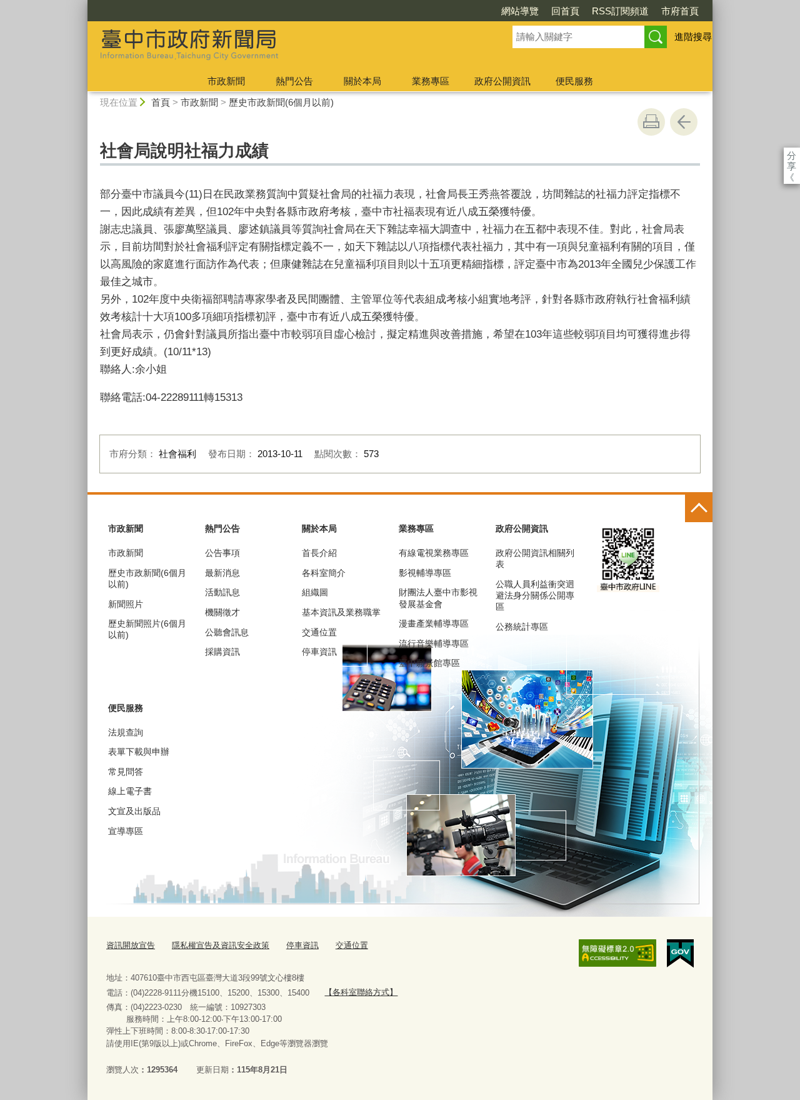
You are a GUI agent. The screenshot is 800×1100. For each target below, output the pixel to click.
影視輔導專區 (425, 573)
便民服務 (574, 81)
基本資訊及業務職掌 (341, 612)
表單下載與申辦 (138, 752)
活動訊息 (222, 592)
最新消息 (222, 573)
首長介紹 (319, 553)
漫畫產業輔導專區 (434, 623)
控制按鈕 (698, 508)
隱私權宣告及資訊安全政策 (220, 945)
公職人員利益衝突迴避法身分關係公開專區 (535, 595)
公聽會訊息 (227, 632)
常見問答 (125, 772)
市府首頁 (680, 11)
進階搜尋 (693, 36)
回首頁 (565, 11)
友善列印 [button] (651, 122)
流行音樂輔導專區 (434, 643)
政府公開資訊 (502, 81)
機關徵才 (222, 612)
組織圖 (315, 592)
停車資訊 (319, 652)
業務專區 (430, 81)
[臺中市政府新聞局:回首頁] (285, 46)
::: (82, 5)
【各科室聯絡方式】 (361, 992)
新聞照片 (125, 604)
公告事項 (222, 553)
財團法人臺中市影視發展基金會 (438, 597)
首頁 (160, 102)
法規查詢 (125, 732)
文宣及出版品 (134, 811)
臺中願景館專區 (429, 663)
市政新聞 (226, 81)
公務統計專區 (522, 627)
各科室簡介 (324, 573)
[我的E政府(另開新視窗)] (680, 953)
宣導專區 (125, 831)
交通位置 (319, 632)
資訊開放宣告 (130, 945)
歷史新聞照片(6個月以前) (147, 629)
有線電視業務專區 (434, 553)
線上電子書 (130, 791)
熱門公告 (294, 81)
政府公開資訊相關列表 (535, 558)
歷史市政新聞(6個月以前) (281, 102)
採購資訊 (222, 652)
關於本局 (362, 81)
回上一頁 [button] (684, 122)
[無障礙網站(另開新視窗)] (617, 953)
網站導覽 (520, 11)
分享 (791, 155)
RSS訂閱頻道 (620, 11)
